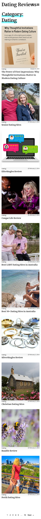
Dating (4, 69)
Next (29, 515)
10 (25, 515)
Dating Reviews (19, 4)
